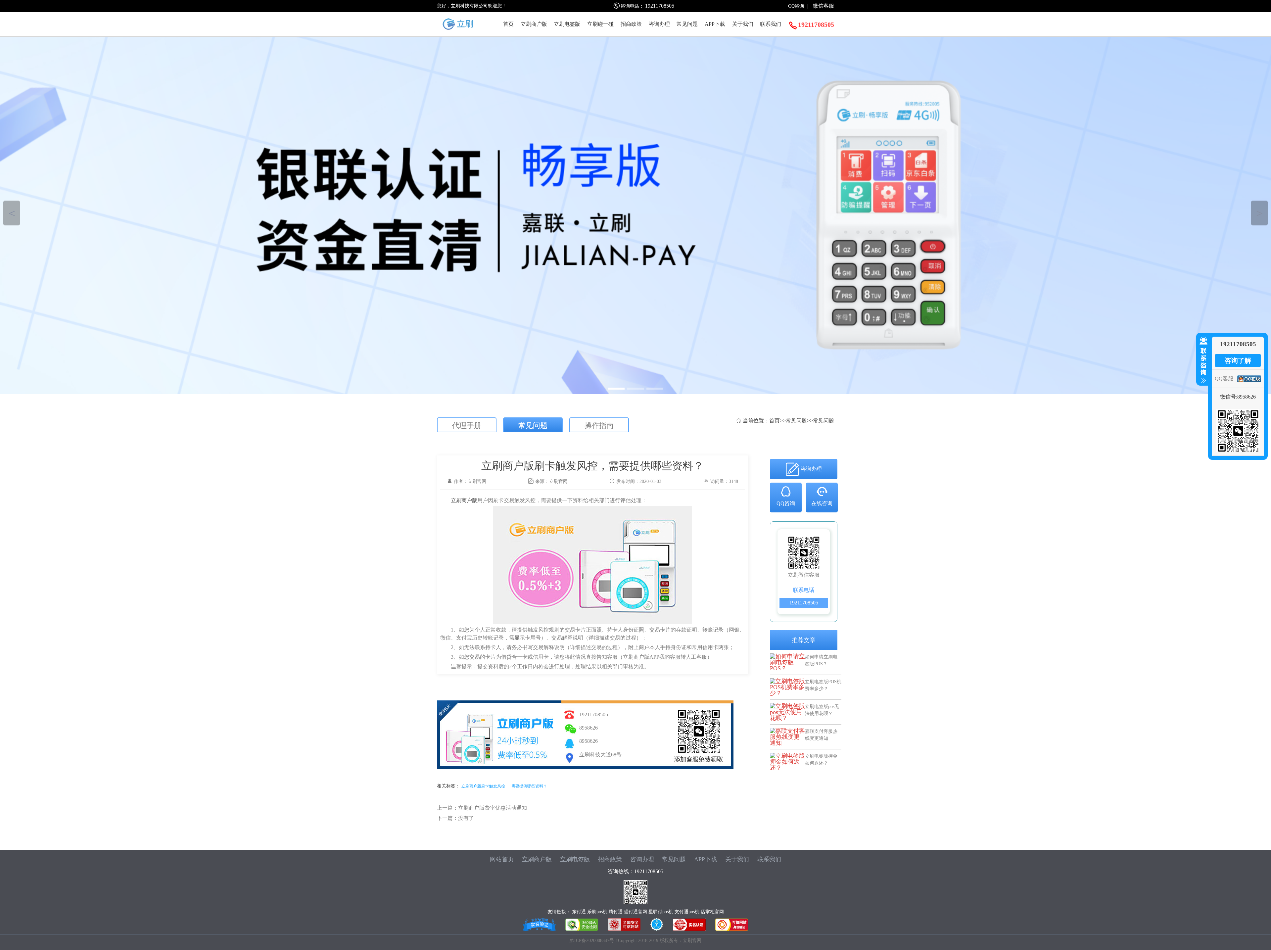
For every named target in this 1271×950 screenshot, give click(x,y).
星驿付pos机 (660, 911)
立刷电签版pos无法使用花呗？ (822, 710)
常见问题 (687, 24)
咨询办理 (659, 24)
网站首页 (502, 859)
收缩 (1202, 360)
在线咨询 (821, 503)
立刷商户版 (534, 24)
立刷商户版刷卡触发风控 (483, 786)
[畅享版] (635, 215)
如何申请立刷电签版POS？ (821, 660)
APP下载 (715, 24)
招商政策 (631, 24)
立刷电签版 (567, 24)
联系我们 (770, 24)
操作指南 (599, 425)
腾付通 (616, 911)
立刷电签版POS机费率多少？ (823, 685)
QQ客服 (1224, 378)
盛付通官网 (635, 911)
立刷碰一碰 (600, 24)
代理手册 (466, 425)
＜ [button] (12, 213)
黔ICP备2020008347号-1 (594, 940)
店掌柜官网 (712, 911)
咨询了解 (1238, 360)
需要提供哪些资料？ (529, 786)
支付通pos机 (687, 911)
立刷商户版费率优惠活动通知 (492, 808)
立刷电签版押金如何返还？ (821, 759)
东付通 (579, 911)
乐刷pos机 (597, 911)
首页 (508, 24)
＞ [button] (1259, 213)
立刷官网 (558, 481)
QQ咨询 (796, 6)
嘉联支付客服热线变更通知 (821, 734)
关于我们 (742, 24)
